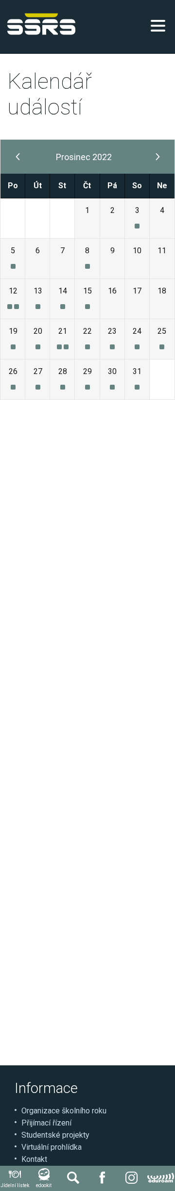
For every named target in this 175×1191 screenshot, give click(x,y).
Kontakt (34, 1159)
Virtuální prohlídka (51, 1147)
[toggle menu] (158, 26)
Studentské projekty (55, 1135)
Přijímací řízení (46, 1122)
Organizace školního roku (63, 1110)
